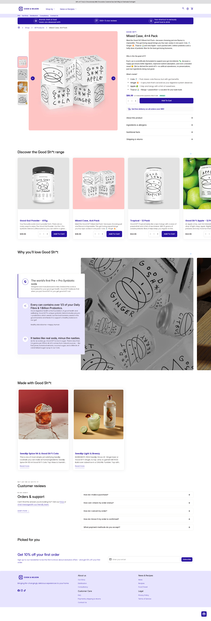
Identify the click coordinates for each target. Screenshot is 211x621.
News (140, 580)
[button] (33, 78)
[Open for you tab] (204, 614)
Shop (27, 27)
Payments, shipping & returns (89, 599)
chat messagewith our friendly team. (33, 504)
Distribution (34, 16)
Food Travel (142, 587)
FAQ (19, 16)
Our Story (25, 16)
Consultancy (44, 16)
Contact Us (54, 16)
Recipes (141, 583)
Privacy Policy (143, 595)
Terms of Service (144, 599)
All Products (39, 27)
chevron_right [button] (191, 153)
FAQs (62, 502)
